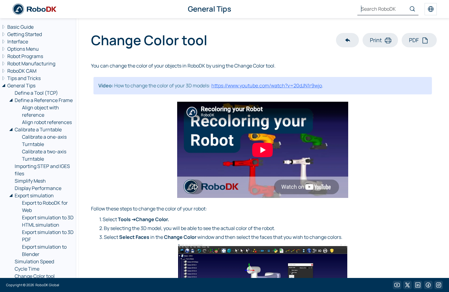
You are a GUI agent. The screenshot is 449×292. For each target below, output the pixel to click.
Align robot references (47, 122)
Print (376, 40)
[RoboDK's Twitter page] (407, 285)
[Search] (412, 9)
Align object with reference (40, 111)
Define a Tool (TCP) (36, 92)
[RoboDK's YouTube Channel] (397, 285)
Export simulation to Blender (44, 250)
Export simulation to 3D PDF (48, 236)
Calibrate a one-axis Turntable (44, 140)
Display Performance (38, 188)
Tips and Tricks (24, 78)
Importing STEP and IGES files (42, 170)
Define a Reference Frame (44, 100)
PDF (414, 40)
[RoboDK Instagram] (439, 285)
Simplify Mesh (30, 180)
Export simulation (34, 195)
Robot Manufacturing (31, 63)
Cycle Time (27, 268)
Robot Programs (25, 56)
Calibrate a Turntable (38, 129)
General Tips (21, 85)
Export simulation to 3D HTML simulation (48, 221)
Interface (17, 41)
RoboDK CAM (21, 71)
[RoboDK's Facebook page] (428, 285)
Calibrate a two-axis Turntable (44, 155)
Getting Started (24, 34)
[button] (347, 40)
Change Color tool (35, 276)
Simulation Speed (34, 261)
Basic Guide (20, 27)
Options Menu (23, 49)
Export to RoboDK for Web (45, 206)
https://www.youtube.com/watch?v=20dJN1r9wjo (266, 85)
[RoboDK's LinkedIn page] (418, 285)
